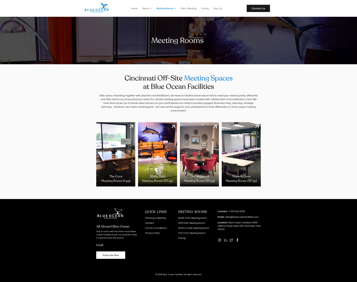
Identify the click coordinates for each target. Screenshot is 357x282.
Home (134, 8)
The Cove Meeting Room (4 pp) (115, 178)
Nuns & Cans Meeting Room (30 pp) (241, 178)
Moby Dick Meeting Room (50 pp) (157, 178)
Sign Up (218, 8)
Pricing (205, 8)
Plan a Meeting (189, 8)
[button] (147, 8)
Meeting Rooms (164, 8)
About (146, 8)
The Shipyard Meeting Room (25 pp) (199, 178)
